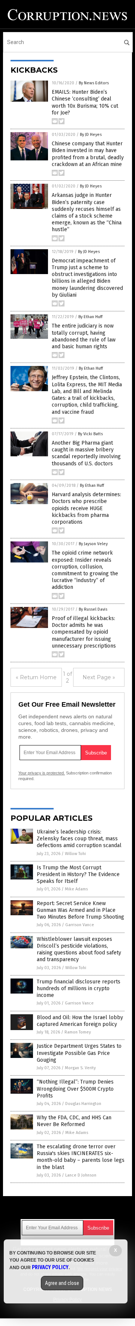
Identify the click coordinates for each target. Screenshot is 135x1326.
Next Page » (98, 677)
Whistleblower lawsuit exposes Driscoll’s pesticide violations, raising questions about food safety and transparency (79, 949)
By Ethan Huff (90, 316)
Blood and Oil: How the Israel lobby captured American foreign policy (80, 1020)
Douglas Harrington (83, 1103)
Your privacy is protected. (41, 773)
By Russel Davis (93, 609)
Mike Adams (76, 889)
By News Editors (94, 83)
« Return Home (36, 677)
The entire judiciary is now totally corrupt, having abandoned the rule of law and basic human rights (84, 336)
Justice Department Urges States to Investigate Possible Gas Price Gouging (79, 1053)
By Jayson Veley (93, 543)
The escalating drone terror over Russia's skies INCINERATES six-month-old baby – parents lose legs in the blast (80, 1157)
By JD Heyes (91, 134)
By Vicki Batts (90, 433)
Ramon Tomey (77, 1032)
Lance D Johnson (80, 1175)
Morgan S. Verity (80, 1067)
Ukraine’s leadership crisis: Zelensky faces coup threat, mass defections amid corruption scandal (79, 839)
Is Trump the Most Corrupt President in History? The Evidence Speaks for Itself (78, 874)
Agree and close (62, 1283)
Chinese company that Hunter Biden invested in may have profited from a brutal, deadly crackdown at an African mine (88, 154)
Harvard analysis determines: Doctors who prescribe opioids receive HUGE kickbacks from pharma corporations (86, 508)
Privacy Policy (50, 1267)
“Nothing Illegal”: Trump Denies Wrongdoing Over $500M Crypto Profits (75, 1089)
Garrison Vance (79, 924)
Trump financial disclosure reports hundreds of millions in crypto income (78, 988)
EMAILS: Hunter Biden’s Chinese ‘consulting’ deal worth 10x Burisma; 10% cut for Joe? (85, 102)
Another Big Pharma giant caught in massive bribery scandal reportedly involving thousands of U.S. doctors (86, 453)
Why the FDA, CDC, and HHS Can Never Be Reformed (74, 1121)
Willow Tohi (75, 853)
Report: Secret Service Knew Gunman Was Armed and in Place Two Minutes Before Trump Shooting (80, 910)
